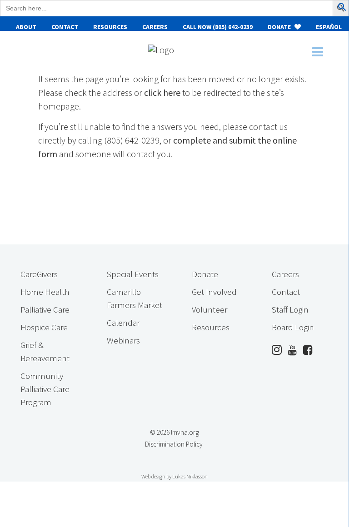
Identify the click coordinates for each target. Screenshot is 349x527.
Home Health (44, 291)
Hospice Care (44, 327)
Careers (155, 27)
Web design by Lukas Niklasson (174, 476)
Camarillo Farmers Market (134, 298)
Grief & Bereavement (45, 351)
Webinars (123, 340)
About (26, 27)
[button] (342, 8)
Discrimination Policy (174, 444)
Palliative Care (45, 309)
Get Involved (214, 291)
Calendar (123, 322)
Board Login (293, 327)
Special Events (133, 273)
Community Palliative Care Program (45, 389)
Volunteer (209, 309)
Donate (280, 27)
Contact (64, 27)
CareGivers (39, 273)
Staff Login (290, 309)
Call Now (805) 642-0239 (218, 27)
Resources (110, 27)
